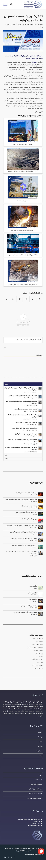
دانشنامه (40, 656)
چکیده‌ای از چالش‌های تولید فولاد (28, 605)
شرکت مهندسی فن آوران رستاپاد (13, 848)
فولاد (41, 662)
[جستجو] (11, 4)
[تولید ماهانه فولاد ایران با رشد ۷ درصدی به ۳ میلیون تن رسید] (40, 501)
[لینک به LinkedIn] (11, 857)
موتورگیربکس (39, 666)
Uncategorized (36, 638)
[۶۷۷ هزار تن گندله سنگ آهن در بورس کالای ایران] (40, 540)
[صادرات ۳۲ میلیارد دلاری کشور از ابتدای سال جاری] (40, 534)
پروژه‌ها (41, 653)
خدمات (40, 732)
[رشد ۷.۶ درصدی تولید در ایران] (40, 507)
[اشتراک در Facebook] (39, 299)
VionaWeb (28, 854)
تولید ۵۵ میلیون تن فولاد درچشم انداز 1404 (26, 492)
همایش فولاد (39, 650)
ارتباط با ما (39, 751)
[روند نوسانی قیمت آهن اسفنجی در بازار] (40, 514)
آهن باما (40, 775)
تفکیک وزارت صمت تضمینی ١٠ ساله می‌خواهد (23, 18)
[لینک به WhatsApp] (8, 857)
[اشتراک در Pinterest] (19, 299)
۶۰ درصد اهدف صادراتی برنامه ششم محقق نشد (24, 545)
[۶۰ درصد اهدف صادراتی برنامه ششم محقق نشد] (40, 547)
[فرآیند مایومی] (40, 588)
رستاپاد (34, 62)
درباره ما (40, 746)
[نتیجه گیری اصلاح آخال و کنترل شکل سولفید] (40, 614)
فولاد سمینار (38, 779)
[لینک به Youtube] (5, 857)
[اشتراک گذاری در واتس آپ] (26, 299)
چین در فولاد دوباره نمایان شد (29, 519)
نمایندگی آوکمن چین (36, 784)
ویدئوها (40, 756)
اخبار (30, 24)
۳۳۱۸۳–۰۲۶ (37, 821)
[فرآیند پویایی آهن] (40, 594)
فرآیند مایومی (33, 586)
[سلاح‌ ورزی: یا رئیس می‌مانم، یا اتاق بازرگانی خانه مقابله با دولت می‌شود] (40, 553)
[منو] (6, 4)
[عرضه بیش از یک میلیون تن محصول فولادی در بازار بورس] (40, 527)
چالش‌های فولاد (33, 599)
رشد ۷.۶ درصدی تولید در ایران (29, 505)
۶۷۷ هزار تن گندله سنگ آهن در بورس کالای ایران (24, 538)
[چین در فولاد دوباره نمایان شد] (40, 520)
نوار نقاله (40, 669)
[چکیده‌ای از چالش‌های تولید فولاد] (40, 607)
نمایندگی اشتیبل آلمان (35, 789)
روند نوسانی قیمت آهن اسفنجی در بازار (26, 512)
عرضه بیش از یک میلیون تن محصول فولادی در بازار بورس (22, 525)
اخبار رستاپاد (39, 644)
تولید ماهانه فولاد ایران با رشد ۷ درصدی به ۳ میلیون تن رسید (21, 499)
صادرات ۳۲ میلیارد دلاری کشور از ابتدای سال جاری (23, 532)
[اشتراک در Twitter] (33, 299)
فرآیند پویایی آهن (32, 592)
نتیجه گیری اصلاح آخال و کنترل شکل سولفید (25, 612)
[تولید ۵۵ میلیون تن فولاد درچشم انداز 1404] (40, 494)
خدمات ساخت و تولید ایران (34, 798)
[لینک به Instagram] (14, 857)
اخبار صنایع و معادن (23, 24)
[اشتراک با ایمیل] (6, 299)
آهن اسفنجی (39, 659)
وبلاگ (40, 742)
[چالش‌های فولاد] (40, 601)
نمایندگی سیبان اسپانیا (35, 793)
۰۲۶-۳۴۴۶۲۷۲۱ (36, 823)
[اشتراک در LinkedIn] (13, 299)
